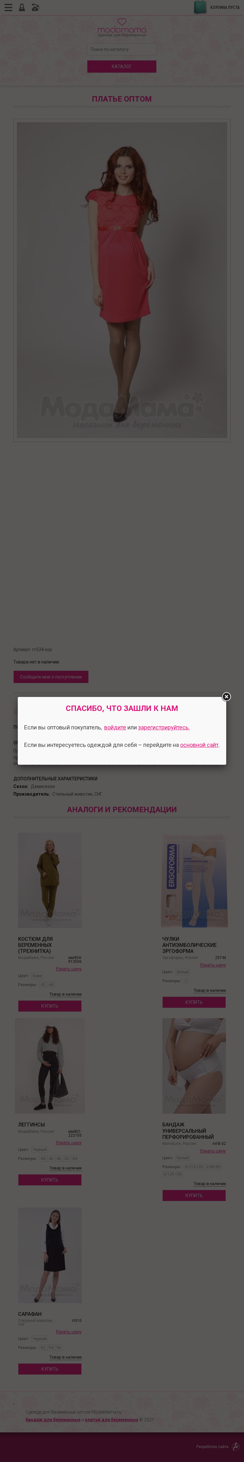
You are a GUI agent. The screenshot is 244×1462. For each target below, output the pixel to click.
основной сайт (199, 745)
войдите (115, 727)
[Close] (226, 697)
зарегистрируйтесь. (164, 727)
